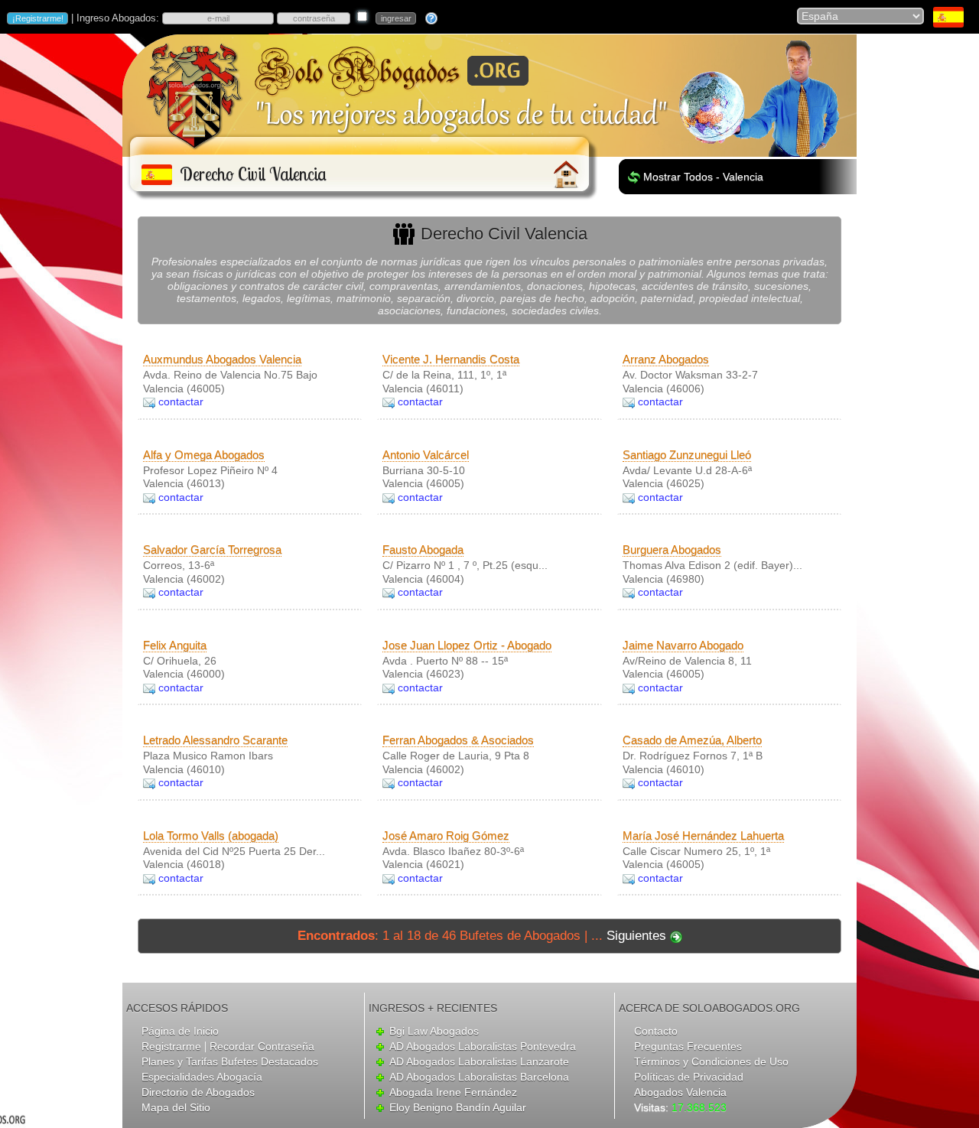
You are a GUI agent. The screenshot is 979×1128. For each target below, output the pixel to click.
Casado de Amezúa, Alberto (692, 739)
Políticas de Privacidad (688, 1077)
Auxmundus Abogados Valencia (222, 359)
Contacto (656, 1031)
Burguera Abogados (672, 549)
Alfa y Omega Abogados (204, 454)
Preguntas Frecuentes (688, 1046)
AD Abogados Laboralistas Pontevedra (482, 1046)
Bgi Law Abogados (434, 1031)
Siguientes (636, 935)
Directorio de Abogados (198, 1092)
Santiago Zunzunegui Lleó (687, 454)
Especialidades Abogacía (201, 1077)
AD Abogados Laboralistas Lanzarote (479, 1061)
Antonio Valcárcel (425, 454)
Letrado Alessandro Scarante (215, 739)
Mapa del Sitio (175, 1107)
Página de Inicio (180, 1031)
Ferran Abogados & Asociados (458, 739)
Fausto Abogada (422, 549)
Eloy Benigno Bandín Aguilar (457, 1107)
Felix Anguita (175, 645)
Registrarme (171, 1046)
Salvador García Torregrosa (212, 549)
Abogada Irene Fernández (453, 1092)
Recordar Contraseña (262, 1046)
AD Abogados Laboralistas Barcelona (479, 1077)
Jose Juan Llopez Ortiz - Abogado (466, 645)
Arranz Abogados (666, 359)
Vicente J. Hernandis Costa (450, 359)
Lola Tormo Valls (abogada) (210, 835)
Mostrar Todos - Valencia (703, 177)
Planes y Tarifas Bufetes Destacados (229, 1061)
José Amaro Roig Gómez (445, 835)
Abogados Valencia (680, 1092)
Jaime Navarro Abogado (683, 645)
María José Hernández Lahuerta (703, 835)
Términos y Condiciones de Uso (711, 1061)
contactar (180, 401)
